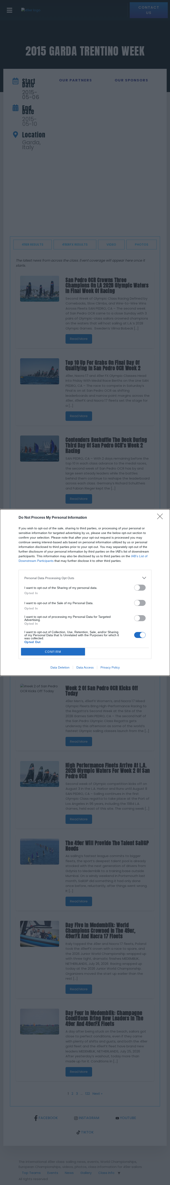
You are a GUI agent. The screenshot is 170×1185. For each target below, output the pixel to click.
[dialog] (85, 592)
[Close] (161, 518)
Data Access (85, 667)
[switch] (140, 588)
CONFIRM (53, 651)
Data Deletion (60, 667)
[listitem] (85, 578)
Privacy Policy (110, 667)
